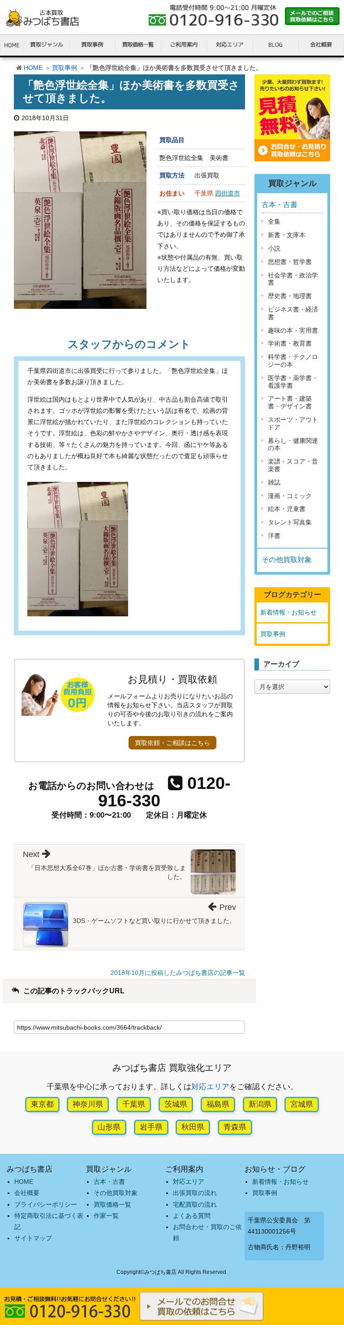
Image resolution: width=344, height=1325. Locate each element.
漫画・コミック (290, 495)
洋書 (274, 535)
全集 (274, 221)
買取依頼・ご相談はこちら (172, 742)
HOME (33, 67)
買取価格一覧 (112, 1204)
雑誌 (274, 482)
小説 (274, 248)
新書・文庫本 (286, 234)
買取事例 (64, 67)
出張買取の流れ (195, 1192)
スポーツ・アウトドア (293, 423)
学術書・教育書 (290, 343)
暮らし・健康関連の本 (293, 444)
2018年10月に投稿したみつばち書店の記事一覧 (178, 972)
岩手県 (151, 1127)
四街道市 (227, 193)
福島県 (217, 1104)
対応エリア (210, 1087)
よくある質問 (192, 1215)
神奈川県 (88, 1104)
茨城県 (175, 1104)
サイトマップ (33, 1238)
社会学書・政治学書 (293, 279)
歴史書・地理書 (290, 295)
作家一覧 (106, 1215)
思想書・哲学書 (290, 261)
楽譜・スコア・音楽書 (293, 465)
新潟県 (260, 1104)
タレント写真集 (290, 522)
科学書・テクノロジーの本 (293, 360)
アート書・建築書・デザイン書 (290, 402)
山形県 (109, 1127)
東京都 (42, 1104)
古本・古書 (279, 204)
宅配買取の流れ (195, 1204)
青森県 (235, 1127)
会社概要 (26, 1192)
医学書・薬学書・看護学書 (293, 381)
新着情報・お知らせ (288, 612)
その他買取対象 (287, 559)
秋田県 (192, 1127)
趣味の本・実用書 (293, 330)
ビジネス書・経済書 (293, 313)
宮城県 (301, 1104)
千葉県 (133, 1104)
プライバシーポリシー (45, 1204)
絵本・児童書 (286, 508)
